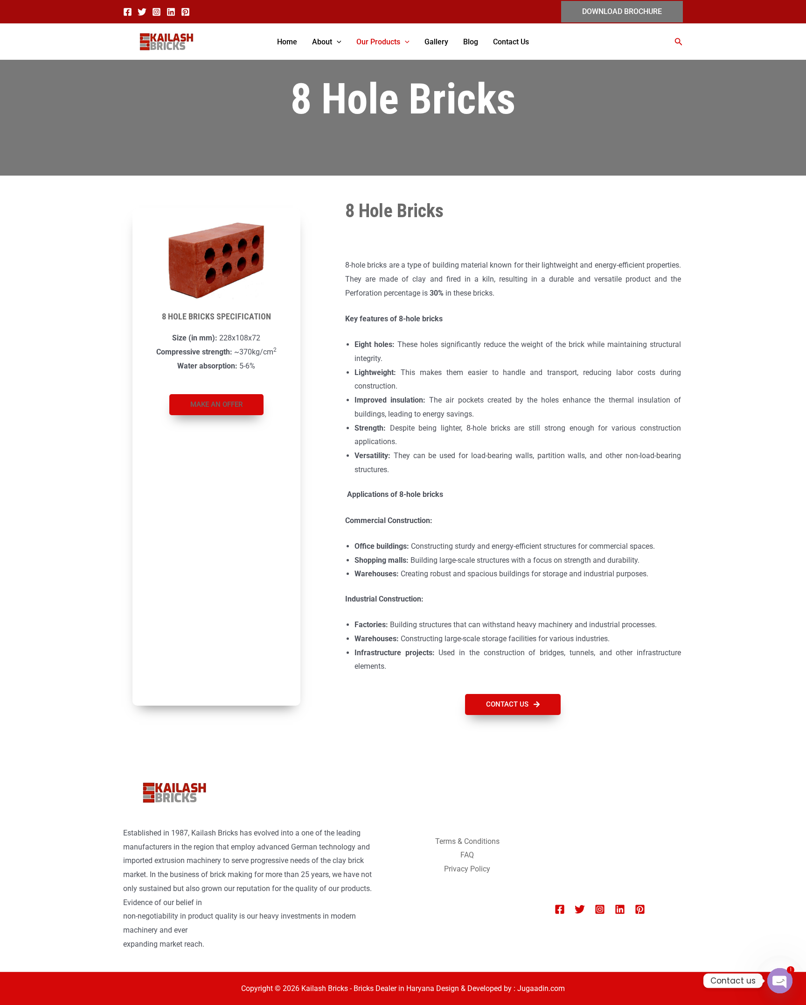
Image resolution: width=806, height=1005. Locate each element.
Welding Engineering (588, 843)
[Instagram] (156, 11)
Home (287, 41)
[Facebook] (127, 11)
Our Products (378, 41)
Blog (470, 41)
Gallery (436, 41)
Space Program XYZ (588, 856)
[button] (622, 11)
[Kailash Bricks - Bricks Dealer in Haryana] (165, 41)
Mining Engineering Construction (608, 815)
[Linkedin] (171, 11)
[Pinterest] (185, 11)
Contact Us (511, 41)
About (322, 41)
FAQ (467, 854)
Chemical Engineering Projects (604, 801)
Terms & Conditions (467, 841)
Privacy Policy (467, 868)
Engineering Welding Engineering (608, 829)
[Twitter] (142, 11)
